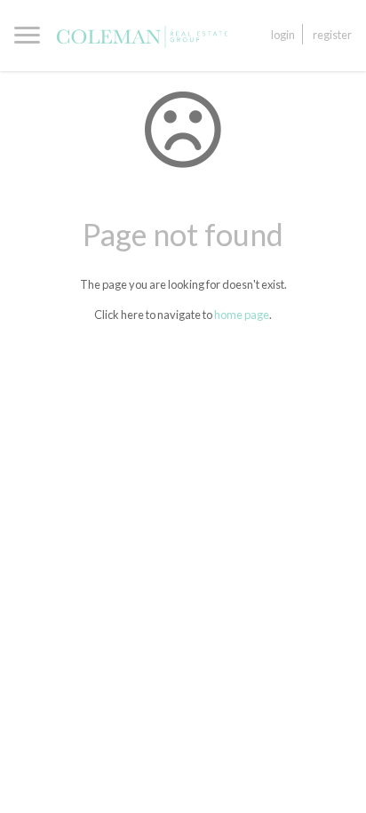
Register (332, 35)
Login (283, 35)
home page (241, 314)
